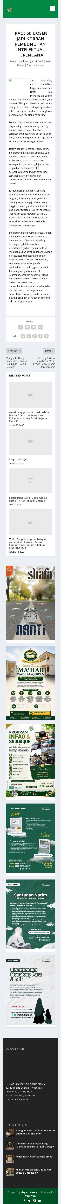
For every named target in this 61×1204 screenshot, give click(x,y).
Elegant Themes (30, 1192)
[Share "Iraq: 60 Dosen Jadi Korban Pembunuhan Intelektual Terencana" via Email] (34, 327)
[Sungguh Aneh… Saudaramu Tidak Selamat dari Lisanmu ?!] (10, 1133)
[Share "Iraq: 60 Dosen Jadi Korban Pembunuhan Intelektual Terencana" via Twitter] (27, 327)
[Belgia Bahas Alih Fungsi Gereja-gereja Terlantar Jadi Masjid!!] (30, 480)
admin (24, 61)
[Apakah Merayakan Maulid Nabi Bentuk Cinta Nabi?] (10, 1172)
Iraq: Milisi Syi (17, 459)
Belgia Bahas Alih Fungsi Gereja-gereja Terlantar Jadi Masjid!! (28, 499)
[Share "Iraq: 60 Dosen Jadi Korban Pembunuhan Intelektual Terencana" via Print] (40, 327)
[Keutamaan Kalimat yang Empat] (10, 1159)
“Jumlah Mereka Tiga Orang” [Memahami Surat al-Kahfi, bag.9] (35, 1145)
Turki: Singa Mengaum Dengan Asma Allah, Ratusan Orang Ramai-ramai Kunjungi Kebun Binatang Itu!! (28, 544)
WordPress (30, 1195)
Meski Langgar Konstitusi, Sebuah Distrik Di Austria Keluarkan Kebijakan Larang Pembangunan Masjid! (29, 417)
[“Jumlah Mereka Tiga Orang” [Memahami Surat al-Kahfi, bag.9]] (10, 1146)
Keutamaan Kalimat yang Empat (35, 1156)
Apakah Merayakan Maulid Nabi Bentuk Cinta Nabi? (34, 1171)
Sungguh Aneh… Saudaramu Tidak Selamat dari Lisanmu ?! (35, 1132)
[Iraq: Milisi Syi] (30, 442)
